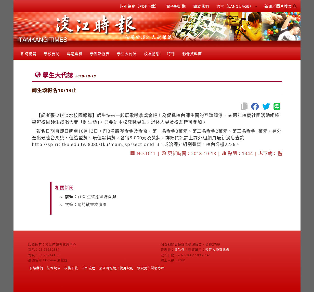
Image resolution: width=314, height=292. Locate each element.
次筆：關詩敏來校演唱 (86, 204)
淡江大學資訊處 (217, 249)
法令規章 (54, 268)
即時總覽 (29, 53)
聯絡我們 (36, 268)
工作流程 (88, 268)
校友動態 (152, 53)
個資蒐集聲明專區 (151, 268)
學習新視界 (100, 53)
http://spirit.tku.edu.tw (59, 144)
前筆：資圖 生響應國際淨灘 (90, 196)
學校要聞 (52, 53)
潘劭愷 (179, 249)
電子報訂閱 (176, 6)
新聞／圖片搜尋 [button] (278, 6)
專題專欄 (75, 53)
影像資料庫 (192, 53)
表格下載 (71, 268)
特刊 (171, 53)
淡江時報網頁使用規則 (116, 268)
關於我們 (201, 6)
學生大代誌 (127, 53)
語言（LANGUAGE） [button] (235, 6)
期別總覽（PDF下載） (139, 6)
